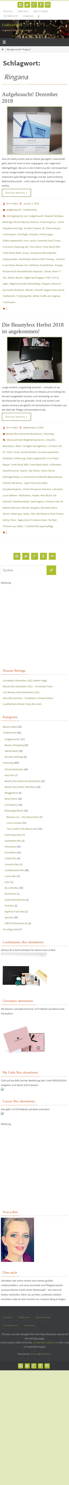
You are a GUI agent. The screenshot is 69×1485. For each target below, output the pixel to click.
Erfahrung (19, 438)
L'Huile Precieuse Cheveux (37, 465)
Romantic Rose (49, 481)
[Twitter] (27, 5)
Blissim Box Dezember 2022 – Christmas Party (27, 655)
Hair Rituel (34, 449)
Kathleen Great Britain (41, 256)
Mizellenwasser (21, 475)
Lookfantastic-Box (14, 839)
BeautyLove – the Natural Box (22, 786)
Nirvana (34, 1322)
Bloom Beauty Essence (26, 219)
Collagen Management (34, 427)
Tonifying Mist (24, 283)
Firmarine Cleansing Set (15, 240)
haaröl (23, 449)
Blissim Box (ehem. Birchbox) (20, 756)
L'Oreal (47, 261)
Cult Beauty (11, 773)
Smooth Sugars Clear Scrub (49, 277)
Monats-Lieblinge (14, 725)
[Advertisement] (34, 590)
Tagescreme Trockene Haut (32, 491)
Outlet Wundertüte (15, 868)
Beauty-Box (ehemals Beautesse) (24, 417)
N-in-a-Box (12, 203)
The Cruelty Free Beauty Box (22, 797)
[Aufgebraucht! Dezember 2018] (34, 130)
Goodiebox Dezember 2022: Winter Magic (25, 649)
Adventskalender (14, 738)
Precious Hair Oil (54, 475)
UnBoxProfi (12, 25)
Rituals (29, 277)
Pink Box (9, 874)
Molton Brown (15, 267)
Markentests (11, 720)
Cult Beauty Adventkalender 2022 (21, 661)
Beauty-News (40, 11)
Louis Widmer (10, 470)
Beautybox (8, 427)
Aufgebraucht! (14, 208)
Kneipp (59, 256)
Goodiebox (11, 821)
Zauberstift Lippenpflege (39, 496)
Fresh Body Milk (51, 240)
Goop (26, 246)
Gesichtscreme (11, 449)
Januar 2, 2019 (31, 203)
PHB (48, 267)
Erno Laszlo (30, 235)
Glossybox (10, 815)
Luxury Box (11, 845)
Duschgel (23, 230)
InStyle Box (11, 827)
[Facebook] (41, 5)
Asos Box (9, 744)
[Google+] (34, 5)
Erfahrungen (46, 230)
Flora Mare (35, 240)
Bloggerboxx (11, 761)
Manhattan (25, 470)
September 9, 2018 (33, 411)
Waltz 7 (21, 496)
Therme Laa (9, 496)
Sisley (26, 486)
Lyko (7, 851)
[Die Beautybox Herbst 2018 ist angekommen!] (34, 344)
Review (25, 481)
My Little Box (12, 856)
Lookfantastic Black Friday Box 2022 (22, 673)
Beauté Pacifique (54, 214)
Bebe (18, 427)
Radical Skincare (11, 481)
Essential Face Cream (49, 235)
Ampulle (50, 422)
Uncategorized (11, 898)
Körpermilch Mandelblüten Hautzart (22, 261)
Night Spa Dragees (34, 267)
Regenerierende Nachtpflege (24, 272)
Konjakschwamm (12, 465)
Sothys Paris (9, 491)
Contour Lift (55, 427)
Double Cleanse (32, 224)
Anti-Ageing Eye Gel (17, 214)
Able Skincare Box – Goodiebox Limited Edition (28, 667)
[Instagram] (20, 5)
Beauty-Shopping (14, 714)
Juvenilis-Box (12, 833)
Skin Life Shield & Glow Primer (47, 486)
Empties (33, 230)
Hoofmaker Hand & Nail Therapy (36, 251)
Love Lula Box (14, 792)
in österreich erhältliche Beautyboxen (41, 454)
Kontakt (8, 11)
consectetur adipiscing (46, 1311)
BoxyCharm (11, 767)
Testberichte (10, 16)
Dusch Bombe (28, 433)
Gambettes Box (13, 809)
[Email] (48, 5)
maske (35, 470)
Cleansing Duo (48, 219)
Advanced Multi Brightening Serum (25, 422)
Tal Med (52, 491)
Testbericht (9, 283)
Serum (6, 486)
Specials (9, 886)
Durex (16, 433)
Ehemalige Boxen (14, 779)
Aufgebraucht (36, 214)
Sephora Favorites (14, 880)
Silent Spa (16, 486)
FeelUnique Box (13, 803)
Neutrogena (37, 475)
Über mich (23, 11)
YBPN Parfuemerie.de (16, 892)
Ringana (46, 272)
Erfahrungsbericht (12, 235)
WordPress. (45, 1322)
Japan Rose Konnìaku (35, 459)
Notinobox (10, 862)
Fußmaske (55, 443)
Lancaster (57, 465)
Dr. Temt (7, 433)
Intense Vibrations (12, 459)
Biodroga (8, 219)
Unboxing (28, 16)
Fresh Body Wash (12, 246)
